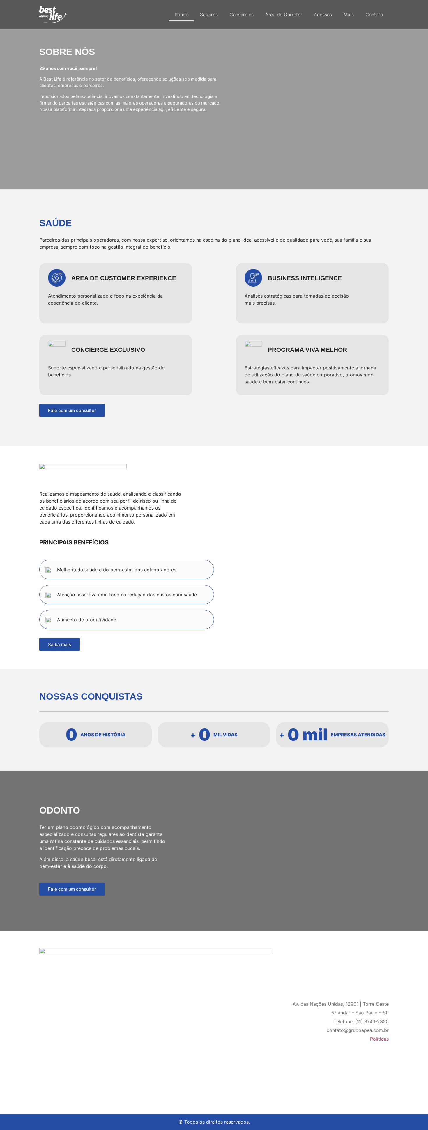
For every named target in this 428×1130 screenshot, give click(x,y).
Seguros (209, 14)
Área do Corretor (283, 14)
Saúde (181, 14)
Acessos (323, 14)
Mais (349, 14)
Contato (374, 14)
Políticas (379, 1039)
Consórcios (241, 14)
